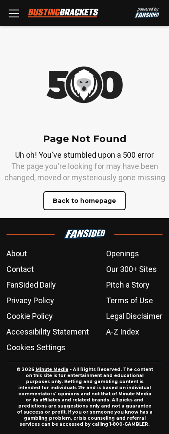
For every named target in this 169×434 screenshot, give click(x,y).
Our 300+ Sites (131, 269)
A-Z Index (122, 331)
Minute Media (52, 369)
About (16, 253)
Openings (122, 253)
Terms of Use (129, 300)
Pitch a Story (128, 284)
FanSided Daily (31, 284)
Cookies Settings (35, 347)
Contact (20, 269)
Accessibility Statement (47, 331)
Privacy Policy (30, 300)
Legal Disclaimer (134, 316)
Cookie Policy (29, 316)
